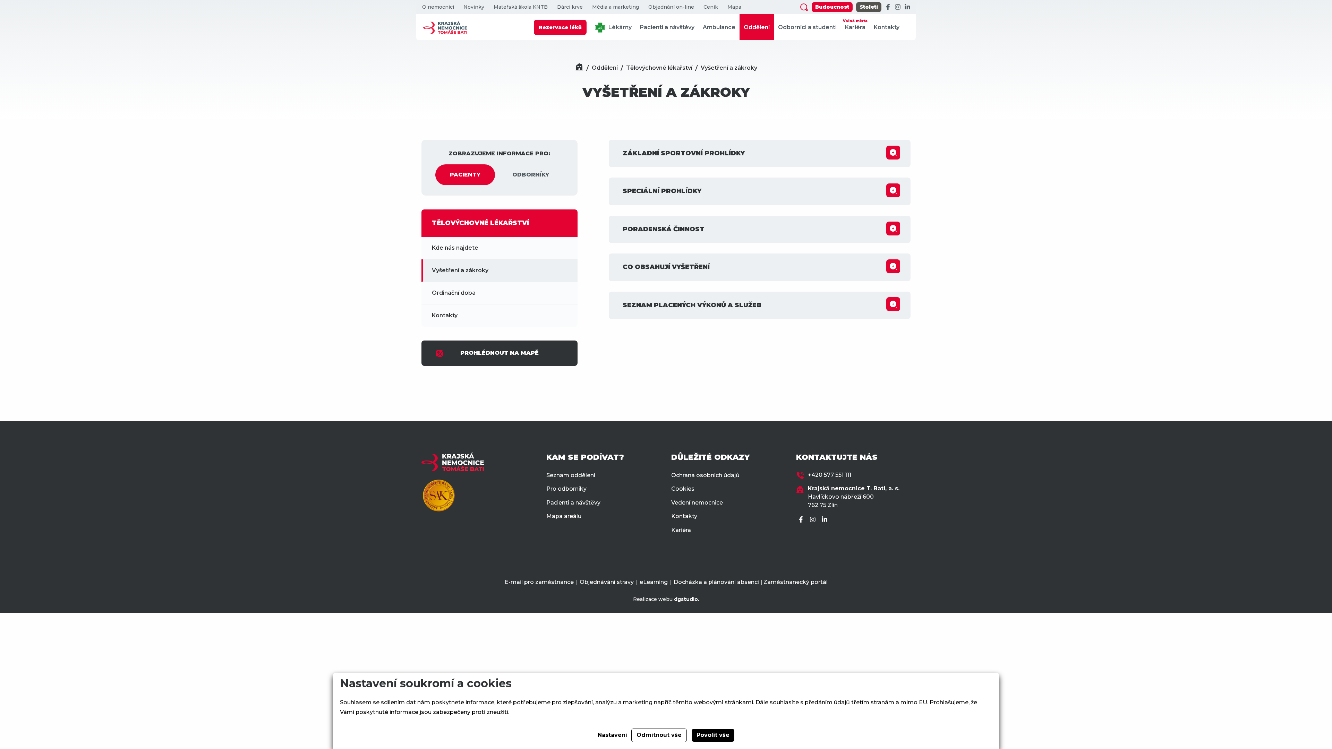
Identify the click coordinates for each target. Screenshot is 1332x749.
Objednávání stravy (607, 582)
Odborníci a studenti (807, 27)
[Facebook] (888, 7)
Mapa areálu (563, 516)
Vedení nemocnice (697, 502)
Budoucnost (832, 7)
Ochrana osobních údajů (705, 475)
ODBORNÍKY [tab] (530, 174)
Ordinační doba (454, 293)
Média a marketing (615, 7)
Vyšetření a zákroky (729, 67)
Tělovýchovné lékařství (659, 67)
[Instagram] (898, 7)
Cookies (682, 488)
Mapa (734, 7)
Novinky (473, 7)
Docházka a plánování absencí (716, 582)
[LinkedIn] (907, 7)
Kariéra (855, 25)
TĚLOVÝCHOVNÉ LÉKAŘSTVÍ (480, 223)
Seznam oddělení (570, 475)
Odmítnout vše (659, 735)
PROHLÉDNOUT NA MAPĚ (499, 353)
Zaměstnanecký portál (795, 582)
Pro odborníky (566, 488)
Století (869, 7)
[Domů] (579, 67)
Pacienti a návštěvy (667, 27)
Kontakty (886, 27)
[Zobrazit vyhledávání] (804, 7)
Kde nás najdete (455, 247)
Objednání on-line (671, 7)
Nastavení (612, 735)
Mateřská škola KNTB (521, 7)
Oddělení (757, 27)
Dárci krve (570, 7)
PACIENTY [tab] (465, 174)
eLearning (654, 582)
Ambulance (719, 27)
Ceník (710, 7)
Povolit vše (713, 735)
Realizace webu (666, 599)
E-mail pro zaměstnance (539, 582)
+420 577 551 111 (829, 475)
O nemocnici (438, 7)
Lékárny (619, 27)
